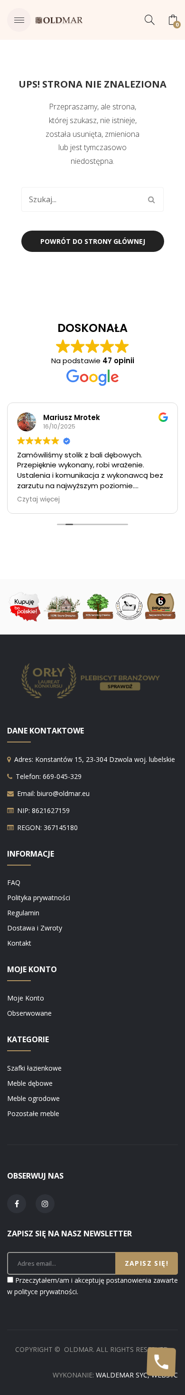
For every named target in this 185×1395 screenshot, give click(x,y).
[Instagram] (45, 1203)
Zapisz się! (146, 1263)
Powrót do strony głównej (92, 241)
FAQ (13, 882)
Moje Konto (25, 997)
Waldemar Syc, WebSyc (137, 1374)
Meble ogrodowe (33, 1098)
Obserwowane (29, 1013)
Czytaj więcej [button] (38, 499)
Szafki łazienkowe (34, 1068)
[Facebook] (16, 1203)
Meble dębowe (30, 1083)
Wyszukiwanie (151, 199)
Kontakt (19, 943)
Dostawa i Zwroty (34, 927)
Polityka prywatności (38, 897)
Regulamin (23, 912)
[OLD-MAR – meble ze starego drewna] (59, 19)
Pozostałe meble (33, 1113)
